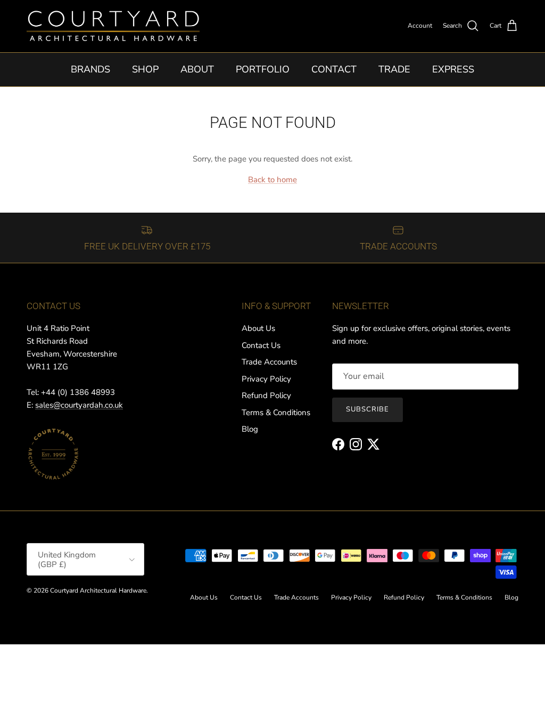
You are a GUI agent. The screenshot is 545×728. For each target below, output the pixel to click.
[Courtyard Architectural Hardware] (113, 26)
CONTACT (334, 69)
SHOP (145, 69)
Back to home (272, 179)
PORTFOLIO (263, 69)
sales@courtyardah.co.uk (79, 405)
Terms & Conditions (276, 412)
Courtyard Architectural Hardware (98, 590)
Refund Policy (266, 395)
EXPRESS (453, 69)
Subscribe (367, 409)
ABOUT (197, 69)
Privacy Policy (266, 379)
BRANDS (90, 69)
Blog (250, 429)
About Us (258, 328)
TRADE (394, 69)
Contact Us (261, 345)
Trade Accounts (269, 362)
